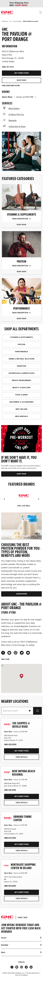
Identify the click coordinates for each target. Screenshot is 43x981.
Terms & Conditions (21, 975)
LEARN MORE (21, 594)
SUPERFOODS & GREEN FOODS (21, 373)
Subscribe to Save (17, 126)
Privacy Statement (33, 973)
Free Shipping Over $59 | (19, 4)
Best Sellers (14, 108)
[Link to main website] (7, 13)
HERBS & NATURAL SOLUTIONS (21, 359)
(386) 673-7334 (10, 838)
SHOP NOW (21, 80)
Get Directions (15, 72)
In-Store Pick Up (16, 114)
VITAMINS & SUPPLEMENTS (21, 337)
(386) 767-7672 (8, 67)
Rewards (12, 120)
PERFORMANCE (21, 352)
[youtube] (28, 653)
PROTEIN (21, 344)
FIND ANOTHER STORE (11, 86)
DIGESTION (21, 366)
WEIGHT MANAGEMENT (21, 380)
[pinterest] (15, 653)
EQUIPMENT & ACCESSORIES (22, 402)
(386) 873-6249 (10, 886)
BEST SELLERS (21, 409)
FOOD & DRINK (21, 395)
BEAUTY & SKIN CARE (22, 388)
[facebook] (3, 653)
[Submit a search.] (37, 711)
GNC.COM (5, 659)
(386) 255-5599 (10, 744)
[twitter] (22, 653)
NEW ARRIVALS (21, 416)
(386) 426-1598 (10, 790)
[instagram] (9, 653)
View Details (21, 757)
